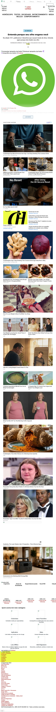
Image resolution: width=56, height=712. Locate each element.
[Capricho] (28, 9)
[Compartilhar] (43, 51)
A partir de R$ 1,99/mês (18, 602)
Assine (50, 4)
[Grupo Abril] (2, 1)
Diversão (28, 30)
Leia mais (28, 117)
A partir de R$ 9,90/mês (7, 602)
